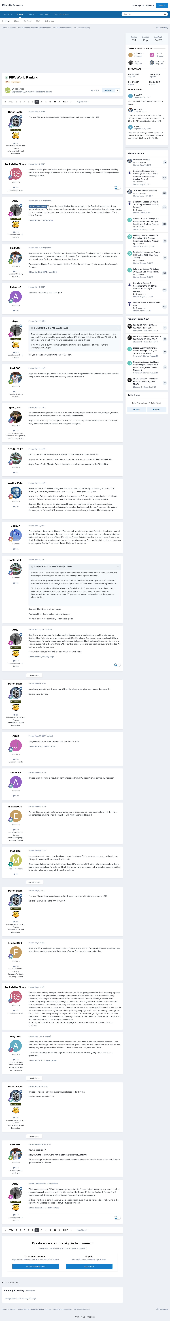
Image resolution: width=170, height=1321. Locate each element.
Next (65, 102)
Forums (5, 21)
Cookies (91, 1317)
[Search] (165, 14)
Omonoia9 (140, 227)
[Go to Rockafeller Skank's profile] (16, 174)
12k (16, 143)
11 (41, 102)
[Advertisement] (50, 51)
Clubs (16, 21)
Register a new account (35, 1266)
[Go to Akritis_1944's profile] (16, 493)
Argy (15, 200)
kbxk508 (15, 248)
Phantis (7, 14)
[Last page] (71, 102)
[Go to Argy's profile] (16, 210)
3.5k (17, 830)
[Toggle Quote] (32, 328)
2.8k (17, 759)
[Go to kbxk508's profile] (16, 257)
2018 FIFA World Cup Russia (145, 190)
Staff (38, 21)
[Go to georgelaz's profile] (16, 417)
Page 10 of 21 (82, 102)
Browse (20, 14)
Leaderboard (44, 14)
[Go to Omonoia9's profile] (129, 220)
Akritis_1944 (15, 483)
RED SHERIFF (15, 449)
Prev (11, 102)
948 (17, 232)
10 (37, 102)
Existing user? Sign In (143, 5)
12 (45, 102)
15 (59, 102)
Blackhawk (137, 330)
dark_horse (20, 89)
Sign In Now (89, 1266)
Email (137, 409)
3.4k (17, 310)
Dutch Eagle (15, 112)
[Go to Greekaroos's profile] (129, 172)
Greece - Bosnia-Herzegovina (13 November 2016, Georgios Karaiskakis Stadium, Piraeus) (146, 221)
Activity (31, 14)
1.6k (16, 187)
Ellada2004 (15, 806)
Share (96, 90)
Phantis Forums (12, 5)
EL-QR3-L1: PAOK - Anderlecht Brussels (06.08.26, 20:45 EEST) (145, 381)
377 (17, 271)
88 (16, 874)
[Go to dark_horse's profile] (7, 90)
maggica (15, 850)
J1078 (15, 736)
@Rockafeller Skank (38, 206)
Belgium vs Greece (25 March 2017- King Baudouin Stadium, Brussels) (146, 204)
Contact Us (80, 1317)
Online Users (50, 21)
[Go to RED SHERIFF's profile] (16, 458)
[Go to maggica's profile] (16, 860)
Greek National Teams (42, 92)
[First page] (5, 102)
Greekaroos (141, 182)
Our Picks (27, 21)
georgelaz (15, 407)
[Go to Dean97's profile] (16, 535)
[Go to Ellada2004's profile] (16, 816)
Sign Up (162, 5)
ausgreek (15, 1036)
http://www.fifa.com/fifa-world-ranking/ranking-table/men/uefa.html (58, 1155)
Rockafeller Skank (15, 164)
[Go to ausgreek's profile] (16, 1046)
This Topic (154, 14)
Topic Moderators (61, 14)
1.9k (16, 549)
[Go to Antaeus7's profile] (16, 297)
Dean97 (15, 525)
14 (55, 102)
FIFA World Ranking (141, 160)
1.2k (16, 1060)
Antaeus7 (15, 287)
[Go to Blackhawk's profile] (129, 326)
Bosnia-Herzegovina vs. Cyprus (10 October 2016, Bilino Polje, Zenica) (146, 255)
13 (50, 102)
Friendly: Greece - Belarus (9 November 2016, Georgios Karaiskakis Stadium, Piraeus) (146, 238)
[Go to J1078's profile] (16, 745)
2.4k (17, 506)
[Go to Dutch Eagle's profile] (16, 121)
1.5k (16, 430)
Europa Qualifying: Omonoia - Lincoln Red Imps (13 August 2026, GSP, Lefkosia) (145, 350)
